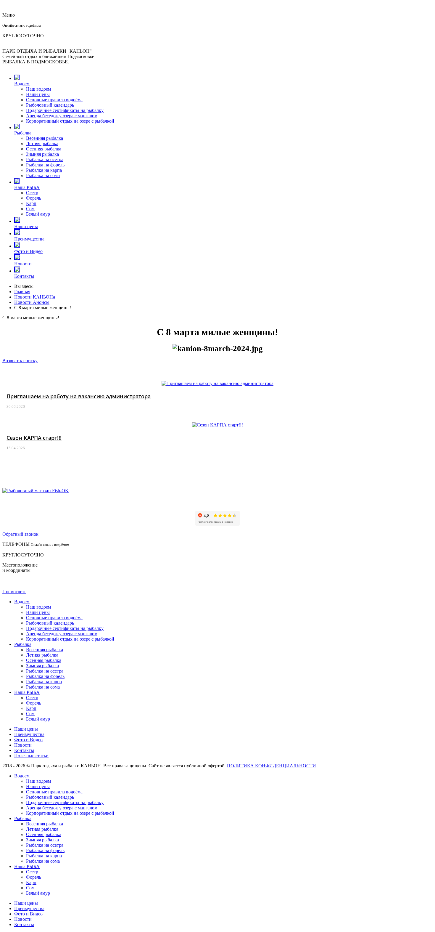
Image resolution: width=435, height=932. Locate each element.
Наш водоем (38, 89)
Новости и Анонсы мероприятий (217, 372)
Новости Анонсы (31, 302)
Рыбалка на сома (43, 175)
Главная (22, 291)
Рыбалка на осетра (44, 159)
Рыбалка (22, 132)
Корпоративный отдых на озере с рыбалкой (70, 120)
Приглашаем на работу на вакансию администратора (79, 396)
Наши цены (38, 94)
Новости (23, 263)
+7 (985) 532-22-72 (20, 30)
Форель (33, 197)
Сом (30, 208)
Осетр (32, 192)
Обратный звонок (20, 534)
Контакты (24, 276)
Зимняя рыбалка (42, 154)
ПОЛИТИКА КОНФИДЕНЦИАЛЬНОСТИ (271, 765)
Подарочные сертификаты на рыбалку (65, 110)
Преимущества (29, 238)
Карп (31, 203)
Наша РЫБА (27, 187)
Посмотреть (14, 591)
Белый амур (38, 213)
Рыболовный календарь (50, 105)
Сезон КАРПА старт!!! (34, 437)
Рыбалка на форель (45, 164)
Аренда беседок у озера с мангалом (61, 115)
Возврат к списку (20, 360)
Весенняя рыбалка (44, 138)
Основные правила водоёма (54, 99)
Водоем (22, 83)
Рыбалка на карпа (44, 170)
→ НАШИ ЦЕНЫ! (22, 67)
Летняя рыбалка (42, 143)
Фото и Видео (28, 251)
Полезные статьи (31, 755)
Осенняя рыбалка (43, 148)
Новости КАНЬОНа (34, 296)
